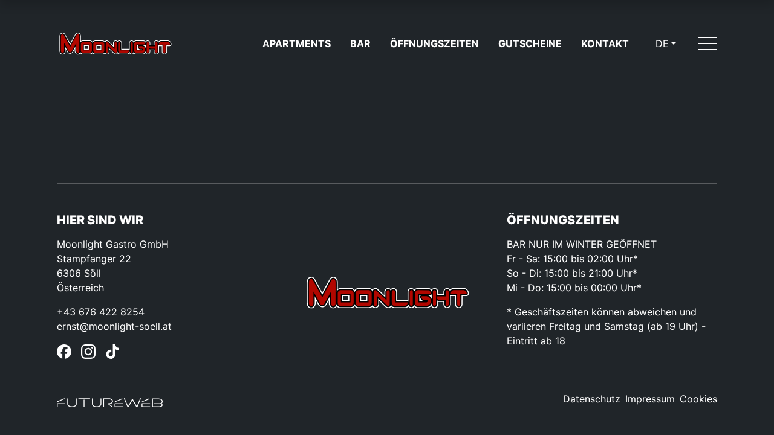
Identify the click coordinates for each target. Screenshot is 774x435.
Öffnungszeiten (434, 43)
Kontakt (605, 43)
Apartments (296, 43)
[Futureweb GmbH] (110, 404)
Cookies (698, 399)
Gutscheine (530, 43)
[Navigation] (707, 43)
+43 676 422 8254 (101, 312)
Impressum (650, 399)
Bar (360, 43)
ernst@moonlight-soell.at (114, 326)
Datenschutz (591, 399)
